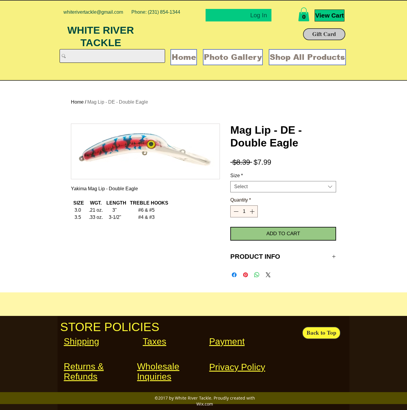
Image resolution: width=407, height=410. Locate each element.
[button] (304, 14)
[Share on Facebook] (234, 274)
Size (236, 175)
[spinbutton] (244, 211)
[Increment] (252, 211)
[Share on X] (268, 274)
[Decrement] (235, 211)
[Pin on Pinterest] (245, 274)
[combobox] (283, 186)
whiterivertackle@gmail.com (93, 12)
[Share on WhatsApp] (256, 274)
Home (77, 102)
